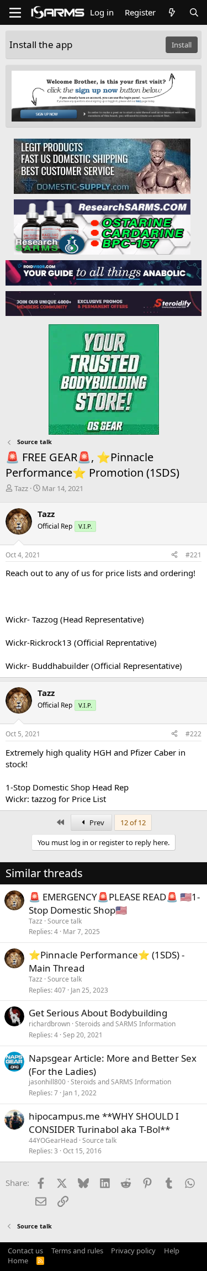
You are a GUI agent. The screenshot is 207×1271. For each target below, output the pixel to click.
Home (18, 1260)
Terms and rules (77, 1251)
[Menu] (15, 12)
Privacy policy (133, 1251)
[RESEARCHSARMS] (102, 226)
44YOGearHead (53, 1140)
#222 (193, 734)
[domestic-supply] (102, 165)
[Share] (174, 555)
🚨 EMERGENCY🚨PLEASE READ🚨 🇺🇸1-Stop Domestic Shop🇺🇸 (114, 903)
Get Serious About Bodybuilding (98, 1012)
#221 (193, 555)
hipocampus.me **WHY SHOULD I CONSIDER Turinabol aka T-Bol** (104, 1123)
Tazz (21, 488)
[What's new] (172, 12)
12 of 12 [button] (133, 822)
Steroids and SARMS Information (125, 1024)
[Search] (194, 12)
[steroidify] (103, 303)
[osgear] (104, 376)
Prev (96, 822)
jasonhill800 (47, 1082)
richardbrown (49, 1024)
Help (171, 1251)
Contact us (25, 1251)
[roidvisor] (103, 272)
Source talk (64, 921)
